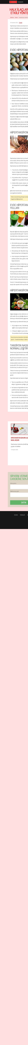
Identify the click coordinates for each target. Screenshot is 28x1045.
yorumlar (22, 515)
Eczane (16, 515)
